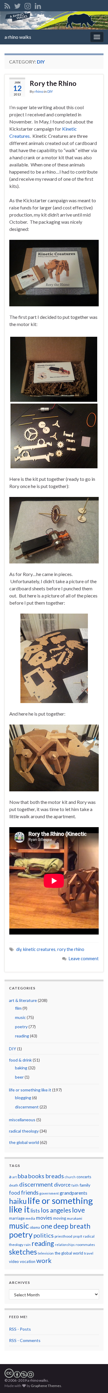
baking (21, 1067)
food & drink (20, 1059)
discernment (27, 1106)
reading (22, 1035)
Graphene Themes (46, 1385)
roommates (85, 1244)
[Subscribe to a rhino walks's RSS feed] (7, 5)
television (46, 1253)
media (30, 1218)
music (20, 1017)
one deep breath (65, 1226)
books (36, 1176)
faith (75, 1185)
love (78, 1210)
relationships (65, 1245)
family (85, 1184)
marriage (17, 1218)
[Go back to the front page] (54, 20)
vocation (27, 1261)
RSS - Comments (24, 1340)
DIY (50, 91)
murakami (74, 1218)
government (49, 1193)
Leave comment (84, 958)
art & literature (23, 1000)
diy (18, 949)
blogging (23, 1097)
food (14, 1193)
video (14, 1261)
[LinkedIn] (38, 5)
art (14, 1177)
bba (22, 1176)
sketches (23, 1251)
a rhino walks (17, 37)
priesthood (63, 1236)
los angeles (56, 1210)
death (13, 1185)
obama (35, 1227)
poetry (21, 1026)
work (44, 1260)
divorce (62, 1184)
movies (44, 1218)
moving (59, 1218)
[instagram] (28, 5)
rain (27, 1245)
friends (29, 1192)
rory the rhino (70, 949)
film (18, 1008)
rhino (38, 91)
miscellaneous (22, 1119)
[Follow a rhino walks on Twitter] (17, 5)
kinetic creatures (39, 949)
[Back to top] (94, 1379)
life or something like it (30, 1089)
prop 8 (77, 1236)
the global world (24, 1142)
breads (54, 1175)
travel (88, 1253)
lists (35, 1210)
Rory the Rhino (53, 83)
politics (44, 1235)
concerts (83, 1176)
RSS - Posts (20, 1329)
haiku (18, 1201)
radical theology (24, 1130)
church (70, 1177)
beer (19, 1077)
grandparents (73, 1193)
